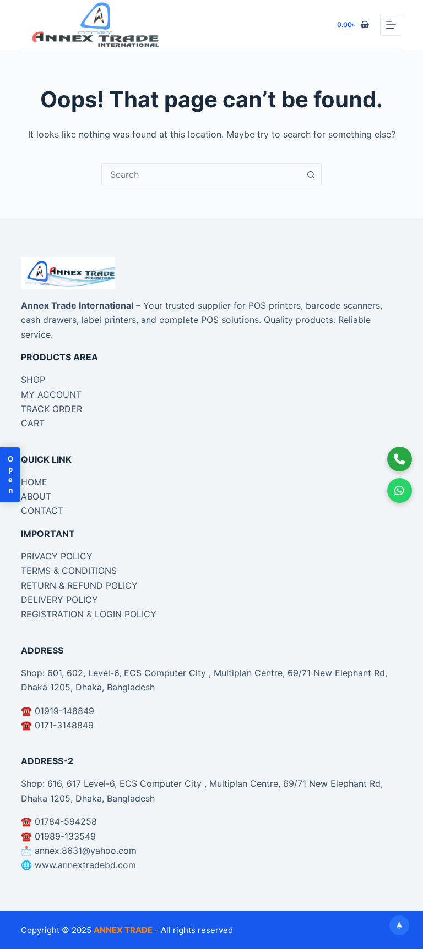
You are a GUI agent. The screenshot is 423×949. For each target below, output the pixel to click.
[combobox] (201, 174)
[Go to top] (399, 925)
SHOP (33, 379)
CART (33, 423)
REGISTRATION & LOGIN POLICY (88, 613)
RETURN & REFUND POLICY (79, 585)
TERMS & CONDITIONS (69, 570)
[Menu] (391, 25)
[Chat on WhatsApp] (400, 490)
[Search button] (310, 174)
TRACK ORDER (51, 408)
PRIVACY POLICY (57, 556)
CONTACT (42, 510)
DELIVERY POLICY (59, 599)
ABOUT (36, 496)
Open (10, 475)
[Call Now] (400, 458)
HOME (34, 481)
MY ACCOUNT (51, 394)
